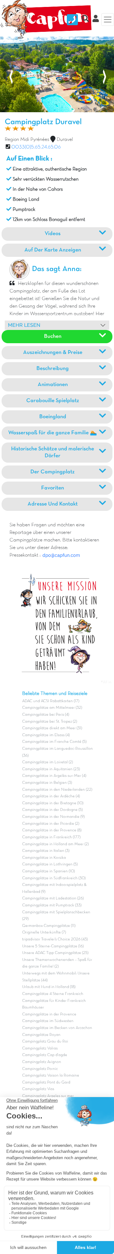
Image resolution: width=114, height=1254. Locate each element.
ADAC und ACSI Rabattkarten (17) (50, 701)
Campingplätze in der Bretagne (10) (52, 803)
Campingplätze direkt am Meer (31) (52, 728)
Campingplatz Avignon (41, 1062)
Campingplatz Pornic (40, 1069)
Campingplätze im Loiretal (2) (47, 762)
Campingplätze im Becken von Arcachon (57, 1028)
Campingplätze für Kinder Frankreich (54, 1001)
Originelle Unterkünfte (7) (44, 932)
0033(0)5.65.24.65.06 (36, 147)
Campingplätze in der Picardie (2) (50, 824)
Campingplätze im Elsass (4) (46, 735)
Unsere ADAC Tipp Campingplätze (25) (55, 953)
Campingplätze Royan (41, 1035)
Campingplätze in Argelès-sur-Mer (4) (54, 776)
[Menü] (107, 19)
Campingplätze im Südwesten (47, 1021)
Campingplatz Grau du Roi (45, 1041)
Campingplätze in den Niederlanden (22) (57, 790)
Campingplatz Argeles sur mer (48, 1096)
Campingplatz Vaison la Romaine (50, 1076)
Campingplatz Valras (40, 1048)
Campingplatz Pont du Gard (46, 1082)
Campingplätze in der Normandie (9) (53, 817)
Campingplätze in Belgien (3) (47, 783)
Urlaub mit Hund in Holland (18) (48, 987)
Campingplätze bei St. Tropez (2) (49, 722)
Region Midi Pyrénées (27, 139)
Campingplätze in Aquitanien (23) (51, 769)
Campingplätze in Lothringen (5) (50, 864)
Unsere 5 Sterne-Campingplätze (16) (53, 946)
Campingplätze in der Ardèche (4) (51, 796)
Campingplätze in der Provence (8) (51, 830)
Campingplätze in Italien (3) (45, 851)
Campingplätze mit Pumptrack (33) (51, 905)
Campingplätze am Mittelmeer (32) (52, 708)
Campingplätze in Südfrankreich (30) (54, 878)
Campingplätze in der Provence (49, 1014)
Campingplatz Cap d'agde (44, 1055)
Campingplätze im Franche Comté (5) (54, 742)
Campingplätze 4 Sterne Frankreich (52, 994)
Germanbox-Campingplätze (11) (48, 926)
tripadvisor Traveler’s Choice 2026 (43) (55, 939)
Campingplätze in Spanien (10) (48, 871)
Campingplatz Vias (38, 1089)
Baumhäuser (33, 1007)
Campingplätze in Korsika (44, 858)
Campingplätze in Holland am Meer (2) (55, 844)
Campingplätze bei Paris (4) (45, 715)
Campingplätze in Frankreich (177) (51, 837)
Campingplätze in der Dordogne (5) (52, 810)
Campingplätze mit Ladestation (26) (53, 898)
